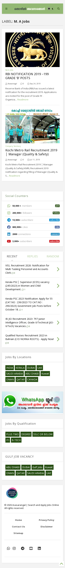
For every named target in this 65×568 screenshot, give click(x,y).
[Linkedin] (39, 548)
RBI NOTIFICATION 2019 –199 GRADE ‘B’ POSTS (27, 76)
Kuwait (45, 373)
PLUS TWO (12, 434)
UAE (39, 367)
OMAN (10, 379)
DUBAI (31, 367)
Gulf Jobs (37, 467)
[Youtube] (31, 548)
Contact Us (18, 526)
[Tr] (8, 548)
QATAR (20, 379)
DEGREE (26, 434)
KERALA (20, 367)
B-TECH (16, 440)
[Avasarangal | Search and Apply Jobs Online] (29, 9)
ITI (7, 440)
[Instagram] (14, 548)
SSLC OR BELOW (43, 434)
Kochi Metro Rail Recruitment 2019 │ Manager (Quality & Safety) (31, 152)
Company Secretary (13, 146)
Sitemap (18, 533)
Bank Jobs (9, 70)
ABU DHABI (32, 373)
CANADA (32, 379)
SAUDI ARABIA (14, 373)
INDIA (9, 367)
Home (18, 520)
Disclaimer (47, 526)
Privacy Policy (46, 520)
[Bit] (22, 548)
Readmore (22, 99)
